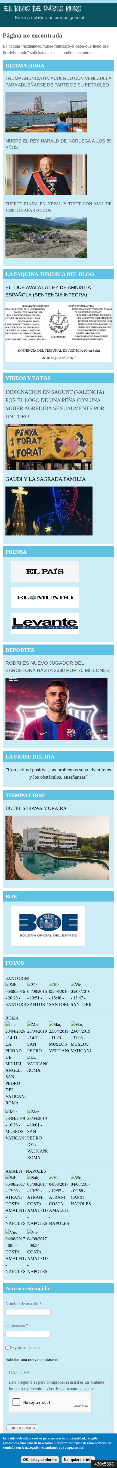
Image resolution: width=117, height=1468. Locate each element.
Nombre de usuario (23, 1303)
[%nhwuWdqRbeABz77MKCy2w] (15, 1104)
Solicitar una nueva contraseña (31, 1359)
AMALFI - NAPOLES (25, 1171)
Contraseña (16, 1325)
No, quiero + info (78, 1460)
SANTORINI (17, 978)
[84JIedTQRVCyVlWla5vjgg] (15, 1139)
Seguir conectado (25, 1347)
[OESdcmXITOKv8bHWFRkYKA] (81, 1051)
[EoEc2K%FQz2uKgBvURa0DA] (59, 1051)
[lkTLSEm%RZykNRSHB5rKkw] (37, 1071)
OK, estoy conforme (40, 1460)
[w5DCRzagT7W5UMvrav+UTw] (37, 1158)
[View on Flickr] (15, 1224)
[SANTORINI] (15, 1005)
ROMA (12, 1018)
